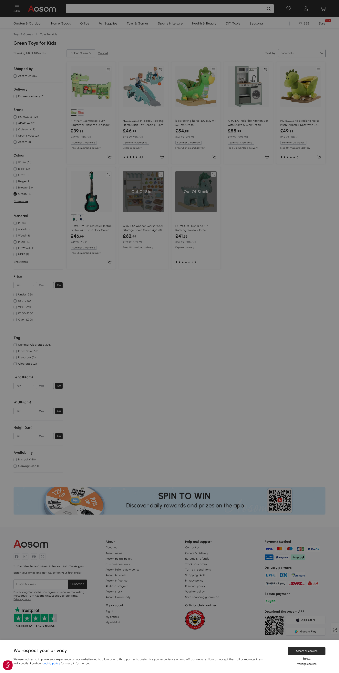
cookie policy (51, 663)
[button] (8, 665)
